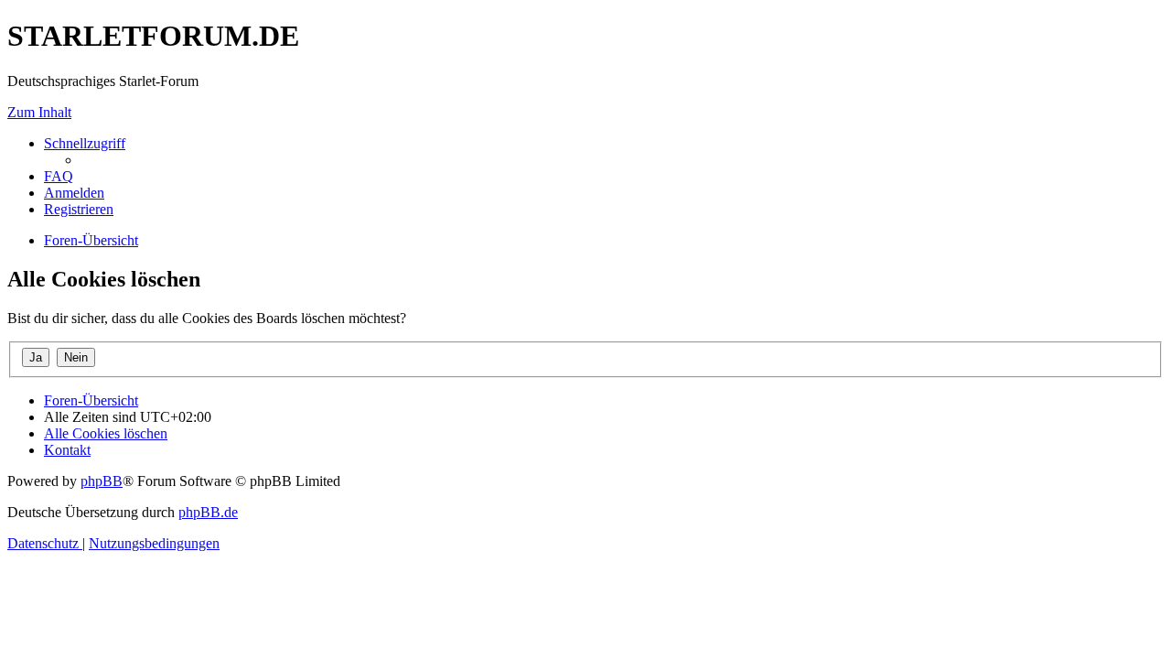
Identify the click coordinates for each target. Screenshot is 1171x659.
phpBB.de (208, 512)
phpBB (102, 481)
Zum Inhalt (39, 112)
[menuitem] (58, 176)
